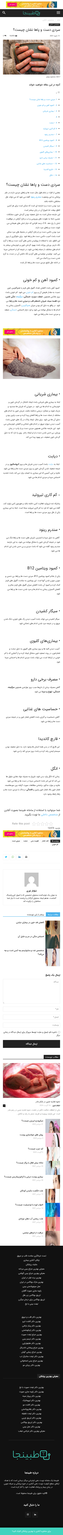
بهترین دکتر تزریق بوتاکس (31, 1422)
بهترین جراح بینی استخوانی (31, 1360)
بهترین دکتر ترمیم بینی (31, 1339)
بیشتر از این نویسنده (35, 914)
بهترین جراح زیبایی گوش (31, 1352)
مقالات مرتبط (53, 914)
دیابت (50, 464)
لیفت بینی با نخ (31, 1304)
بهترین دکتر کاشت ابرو (31, 1321)
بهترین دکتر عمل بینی (31, 1426)
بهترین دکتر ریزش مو (31, 1365)
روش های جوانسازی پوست (31, 1134)
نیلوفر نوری (31, 891)
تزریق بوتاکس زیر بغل (32, 1295)
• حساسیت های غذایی (45, 163)
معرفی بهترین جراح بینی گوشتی (31, 1273)
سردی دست (16, 841)
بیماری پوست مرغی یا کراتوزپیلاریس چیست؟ (23, 1176)
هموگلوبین (26, 305)
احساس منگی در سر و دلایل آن (31, 936)
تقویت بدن (35, 841)
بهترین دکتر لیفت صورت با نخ (31, 1387)
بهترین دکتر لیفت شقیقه (31, 1413)
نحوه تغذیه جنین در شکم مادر (48, 1101)
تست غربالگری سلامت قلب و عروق (31, 1255)
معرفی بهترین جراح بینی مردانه (31, 1269)
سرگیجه (19, 296)
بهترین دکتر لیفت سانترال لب (32, 1356)
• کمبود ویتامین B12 (47, 140)
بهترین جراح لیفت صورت (31, 1334)
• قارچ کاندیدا (49, 169)
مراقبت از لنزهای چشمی (33, 1232)
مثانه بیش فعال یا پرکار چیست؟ (29, 1162)
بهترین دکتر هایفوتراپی (31, 1343)
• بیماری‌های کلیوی (47, 152)
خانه (58, 20)
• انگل (51, 175)
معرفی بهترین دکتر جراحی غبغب (31, 1431)
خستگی (13, 309)
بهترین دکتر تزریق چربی (31, 1418)
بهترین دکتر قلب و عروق (31, 1317)
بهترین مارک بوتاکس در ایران (31, 1282)
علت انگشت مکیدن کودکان (31, 1190)
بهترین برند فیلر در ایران (31, 1277)
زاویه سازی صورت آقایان (31, 1290)
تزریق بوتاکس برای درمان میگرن (31, 1299)
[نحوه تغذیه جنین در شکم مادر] (31, 1080)
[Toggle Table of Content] (58, 93)
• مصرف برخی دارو (47, 157)
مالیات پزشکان (31, 1264)
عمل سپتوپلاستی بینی (31, 1286)
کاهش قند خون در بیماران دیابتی (30, 922)
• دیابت (52, 122)
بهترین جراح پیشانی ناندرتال (31, 1347)
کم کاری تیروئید (49, 128)
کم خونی (29, 292)
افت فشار (45, 841)
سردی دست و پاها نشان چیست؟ (42, 99)
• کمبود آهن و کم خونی (46, 105)
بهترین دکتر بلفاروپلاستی (31, 1409)
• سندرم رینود (49, 134)
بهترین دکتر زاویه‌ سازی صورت (31, 1391)
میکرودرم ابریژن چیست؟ (32, 1120)
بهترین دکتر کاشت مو (31, 1404)
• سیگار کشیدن (49, 146)
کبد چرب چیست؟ (35, 1148)
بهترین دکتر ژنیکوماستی (31, 1330)
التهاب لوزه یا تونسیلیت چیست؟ (29, 1204)
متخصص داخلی (48, 20)
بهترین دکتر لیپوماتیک (31, 1400)
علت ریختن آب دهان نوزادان (31, 1218)
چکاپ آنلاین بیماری (31, 1260)
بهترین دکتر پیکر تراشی (31, 1325)
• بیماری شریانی (49, 111)
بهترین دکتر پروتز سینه (31, 1396)
